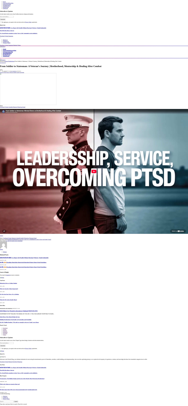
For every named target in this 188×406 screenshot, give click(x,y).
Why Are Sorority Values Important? (9, 288)
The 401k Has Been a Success (7, 30)
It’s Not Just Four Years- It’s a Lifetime (9, 294)
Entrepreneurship (7, 4)
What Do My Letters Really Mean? (8, 299)
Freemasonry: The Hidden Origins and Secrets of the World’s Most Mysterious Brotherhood (22, 378)
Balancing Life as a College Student (8, 283)
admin (5, 71)
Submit (15, 401)
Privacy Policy (28, 22)
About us (5, 40)
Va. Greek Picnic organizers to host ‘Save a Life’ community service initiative (19, 33)
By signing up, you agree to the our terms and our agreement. (19, 22)
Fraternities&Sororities (8, 3)
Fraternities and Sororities (6, 308)
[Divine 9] (2, 46)
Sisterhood (5, 8)
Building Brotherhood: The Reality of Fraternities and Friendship (15, 319)
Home (4, 1)
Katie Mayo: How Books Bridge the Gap (10, 317)
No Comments (14, 71)
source (1, 235)
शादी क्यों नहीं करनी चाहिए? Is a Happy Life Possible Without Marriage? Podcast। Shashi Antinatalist (23, 28)
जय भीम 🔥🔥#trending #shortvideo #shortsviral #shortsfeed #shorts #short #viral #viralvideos (23, 262)
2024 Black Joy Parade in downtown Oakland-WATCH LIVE (19, 311)
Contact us (6, 41)
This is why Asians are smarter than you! (10, 384)
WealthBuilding (6, 5)
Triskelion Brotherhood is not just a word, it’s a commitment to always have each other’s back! (29, 239)
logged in (8, 275)
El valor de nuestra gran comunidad (14, 240)
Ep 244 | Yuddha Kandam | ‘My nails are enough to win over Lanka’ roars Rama (19, 322)
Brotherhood (6, 7)
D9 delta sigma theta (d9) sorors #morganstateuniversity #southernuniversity (18, 389)
